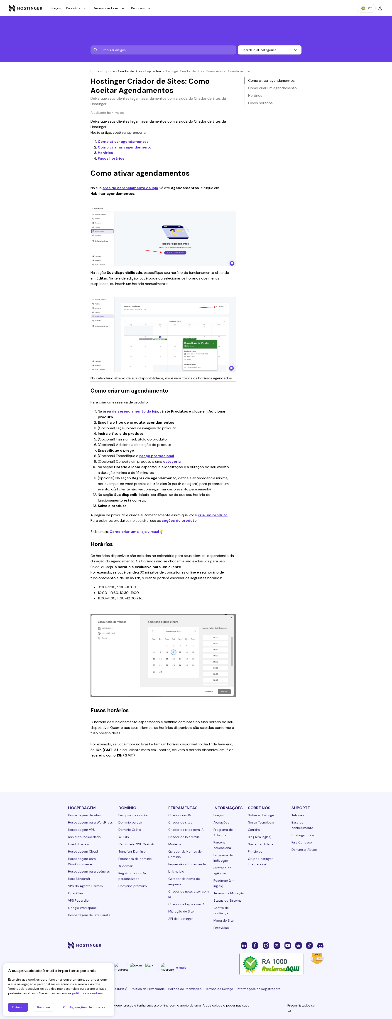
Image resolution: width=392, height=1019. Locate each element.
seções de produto (179, 520)
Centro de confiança (221, 910)
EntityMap (221, 928)
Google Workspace (82, 908)
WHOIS (123, 837)
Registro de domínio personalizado (133, 876)
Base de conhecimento (302, 825)
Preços (56, 8)
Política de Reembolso (185, 989)
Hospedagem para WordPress (90, 822)
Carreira (254, 830)
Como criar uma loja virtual (134, 531)
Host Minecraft (79, 879)
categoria (172, 461)
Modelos (174, 844)
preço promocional (156, 455)
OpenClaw (75, 893)
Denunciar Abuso (304, 850)
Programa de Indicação (223, 858)
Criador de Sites (130, 71)
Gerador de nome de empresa (184, 881)
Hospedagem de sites (84, 815)
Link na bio (176, 871)
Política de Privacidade (148, 989)
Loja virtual (153, 71)
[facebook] (255, 945)
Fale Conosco (302, 842)
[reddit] (298, 945)
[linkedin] (244, 945)
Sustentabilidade (260, 844)
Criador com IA (179, 815)
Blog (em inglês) (260, 837)
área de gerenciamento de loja (130, 187)
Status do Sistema (227, 900)
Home (95, 71)
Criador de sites (180, 822)
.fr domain (126, 866)
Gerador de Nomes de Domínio (185, 854)
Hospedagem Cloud (83, 851)
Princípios (255, 851)
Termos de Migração (228, 893)
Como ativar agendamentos (123, 141)
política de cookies (87, 993)
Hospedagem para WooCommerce (82, 861)
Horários (105, 152)
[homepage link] (25, 8)
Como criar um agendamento (124, 147)
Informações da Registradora (258, 989)
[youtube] (287, 945)
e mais (181, 967)
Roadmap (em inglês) (224, 883)
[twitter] (276, 945)
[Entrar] (380, 8)
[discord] (320, 945)
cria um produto (213, 515)
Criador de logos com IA (186, 904)
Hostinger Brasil (303, 835)
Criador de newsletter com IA (188, 894)
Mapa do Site (223, 920)
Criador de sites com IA (185, 830)
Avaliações (221, 822)
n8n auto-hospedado (84, 837)
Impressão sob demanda (187, 864)
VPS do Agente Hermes (85, 886)
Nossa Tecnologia (261, 822)
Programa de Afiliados (223, 832)
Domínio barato (130, 822)
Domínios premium (132, 886)
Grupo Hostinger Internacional (260, 861)
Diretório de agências (222, 870)
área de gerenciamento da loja (130, 411)
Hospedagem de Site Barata (89, 915)
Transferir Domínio (132, 851)
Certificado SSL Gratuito (136, 844)
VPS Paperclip (78, 900)
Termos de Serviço (219, 989)
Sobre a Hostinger (261, 815)
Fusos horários (111, 158)
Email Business (79, 844)
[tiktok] (309, 945)
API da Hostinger (180, 919)
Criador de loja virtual (184, 837)
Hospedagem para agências (89, 871)
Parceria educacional (222, 845)
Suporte (109, 71)
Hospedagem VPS (81, 830)
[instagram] (266, 945)
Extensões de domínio (135, 859)
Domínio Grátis (129, 830)
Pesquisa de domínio (133, 815)
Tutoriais (298, 815)
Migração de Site (181, 911)
